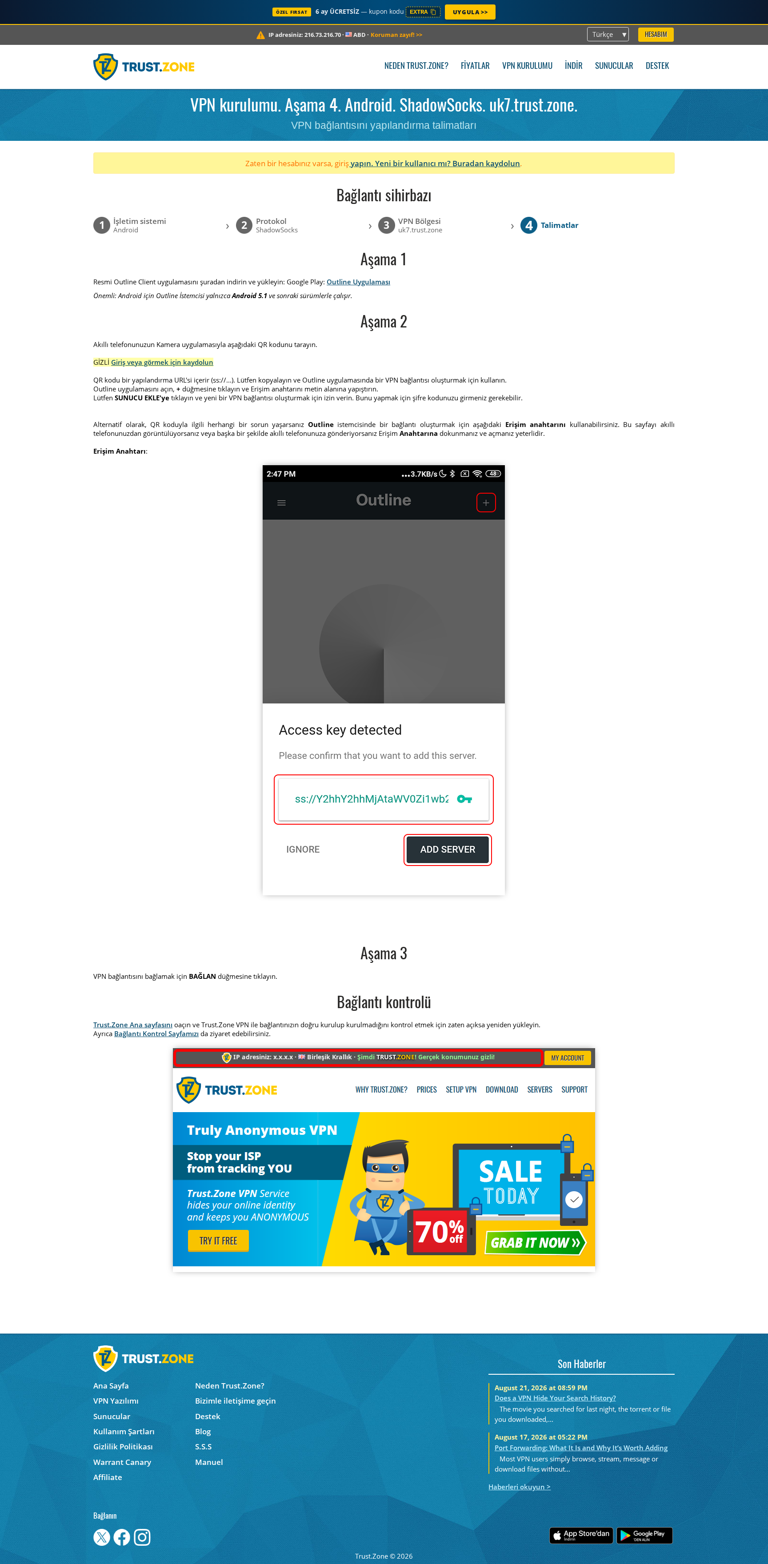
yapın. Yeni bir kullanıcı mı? (400, 163)
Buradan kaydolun (486, 163)
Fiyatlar (475, 66)
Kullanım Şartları (124, 1431)
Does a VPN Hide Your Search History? (555, 1397)
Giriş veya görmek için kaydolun (162, 362)
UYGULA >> (470, 12)
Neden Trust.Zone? (416, 66)
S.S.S (203, 1446)
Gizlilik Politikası (123, 1446)
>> (396, 35)
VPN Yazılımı (116, 1401)
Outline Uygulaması (358, 281)
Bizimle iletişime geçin (235, 1401)
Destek (657, 66)
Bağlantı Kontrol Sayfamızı (156, 1033)
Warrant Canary (122, 1462)
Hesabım (656, 35)
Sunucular (614, 66)
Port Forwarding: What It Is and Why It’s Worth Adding (581, 1447)
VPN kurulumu (527, 66)
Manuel (209, 1462)
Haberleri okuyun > (519, 1486)
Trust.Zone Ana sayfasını (132, 1024)
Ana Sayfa (111, 1385)
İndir (574, 66)
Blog (203, 1431)
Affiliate (107, 1477)
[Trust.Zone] (143, 66)
